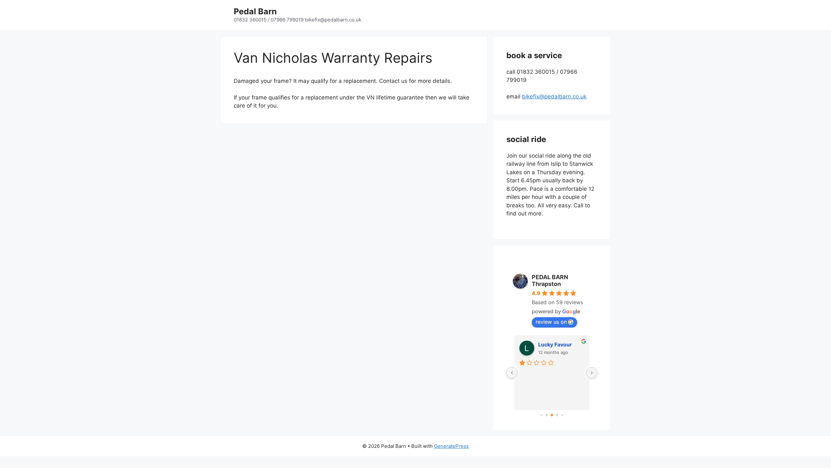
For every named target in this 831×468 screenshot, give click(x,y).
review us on (551, 321)
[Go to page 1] (547, 415)
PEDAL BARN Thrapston (550, 280)
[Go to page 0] (541, 415)
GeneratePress (451, 446)
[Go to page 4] (562, 415)
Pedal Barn (255, 11)
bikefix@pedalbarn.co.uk (554, 96)
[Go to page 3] (557, 415)
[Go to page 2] (552, 415)
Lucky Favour (555, 344)
